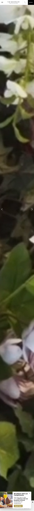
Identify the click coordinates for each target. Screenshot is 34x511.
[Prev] (2, 209)
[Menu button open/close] (2, 2)
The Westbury (13, 2)
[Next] (32, 209)
